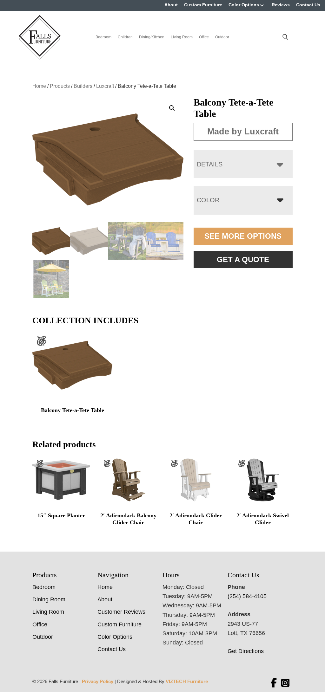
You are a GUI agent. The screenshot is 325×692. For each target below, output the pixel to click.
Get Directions (246, 651)
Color (208, 200)
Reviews (281, 4)
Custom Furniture (203, 4)
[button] (172, 108)
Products (60, 86)
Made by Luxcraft (243, 131)
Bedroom (103, 37)
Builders (83, 86)
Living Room (182, 37)
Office (204, 37)
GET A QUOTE (243, 259)
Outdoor (222, 37)
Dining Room (48, 599)
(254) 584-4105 (247, 596)
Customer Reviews (121, 612)
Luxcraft (105, 86)
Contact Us (308, 4)
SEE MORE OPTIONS (243, 236)
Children (125, 37)
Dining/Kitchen (151, 37)
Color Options (244, 4)
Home (39, 86)
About (171, 4)
